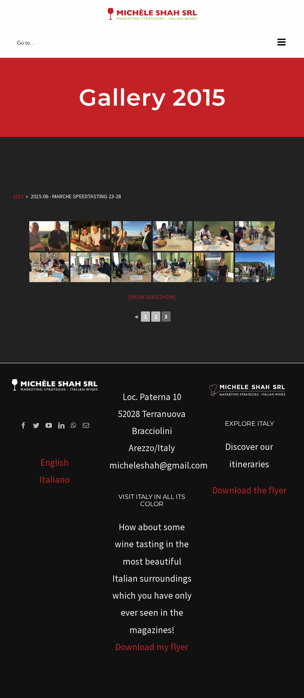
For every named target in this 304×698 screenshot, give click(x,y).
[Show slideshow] (152, 297)
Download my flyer (151, 646)
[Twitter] (36, 425)
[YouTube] (49, 425)
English (54, 462)
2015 (18, 196)
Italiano (55, 479)
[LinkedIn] (61, 425)
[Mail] (86, 425)
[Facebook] (23, 425)
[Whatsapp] (73, 425)
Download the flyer (249, 490)
